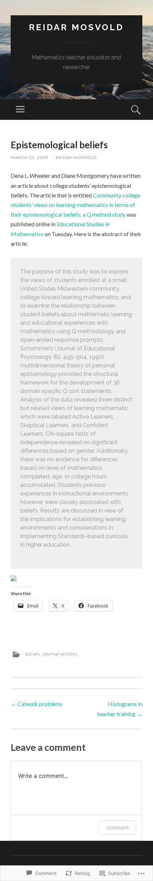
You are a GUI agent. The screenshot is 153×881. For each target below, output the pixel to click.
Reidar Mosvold (76, 27)
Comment (117, 827)
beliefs (33, 654)
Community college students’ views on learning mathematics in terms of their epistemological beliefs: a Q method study (75, 205)
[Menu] (20, 109)
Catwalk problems (37, 703)
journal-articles (60, 654)
